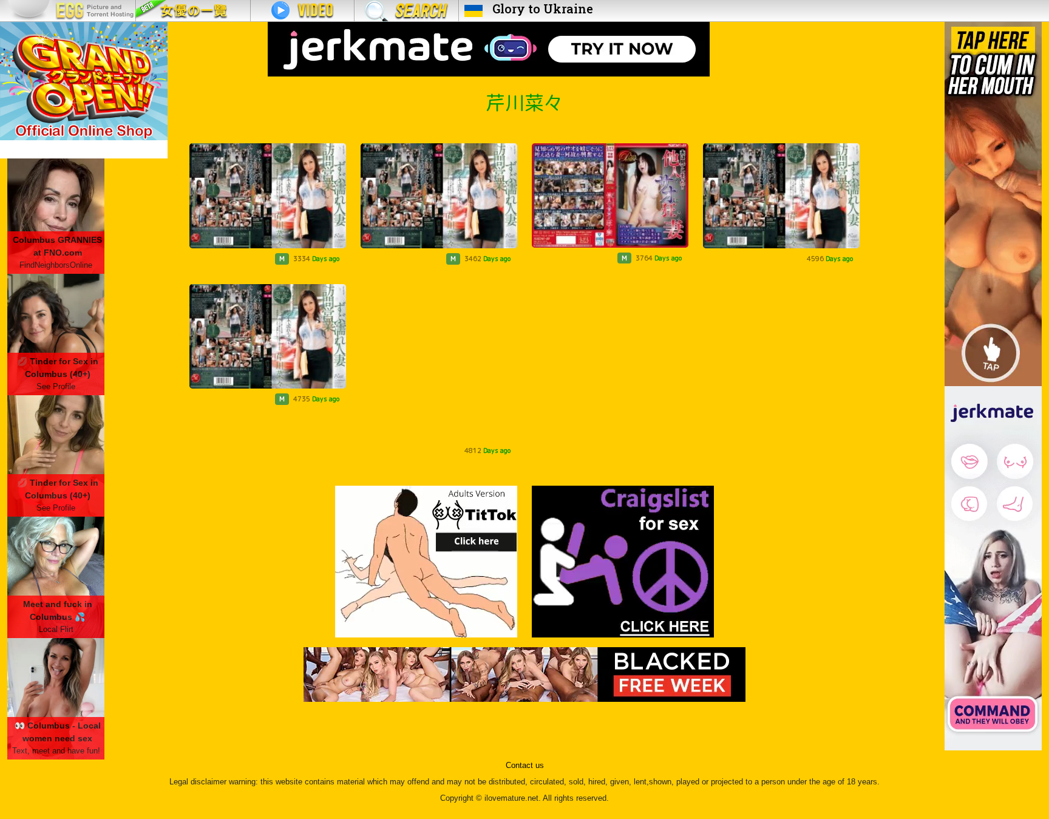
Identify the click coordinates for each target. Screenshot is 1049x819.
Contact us (525, 765)
